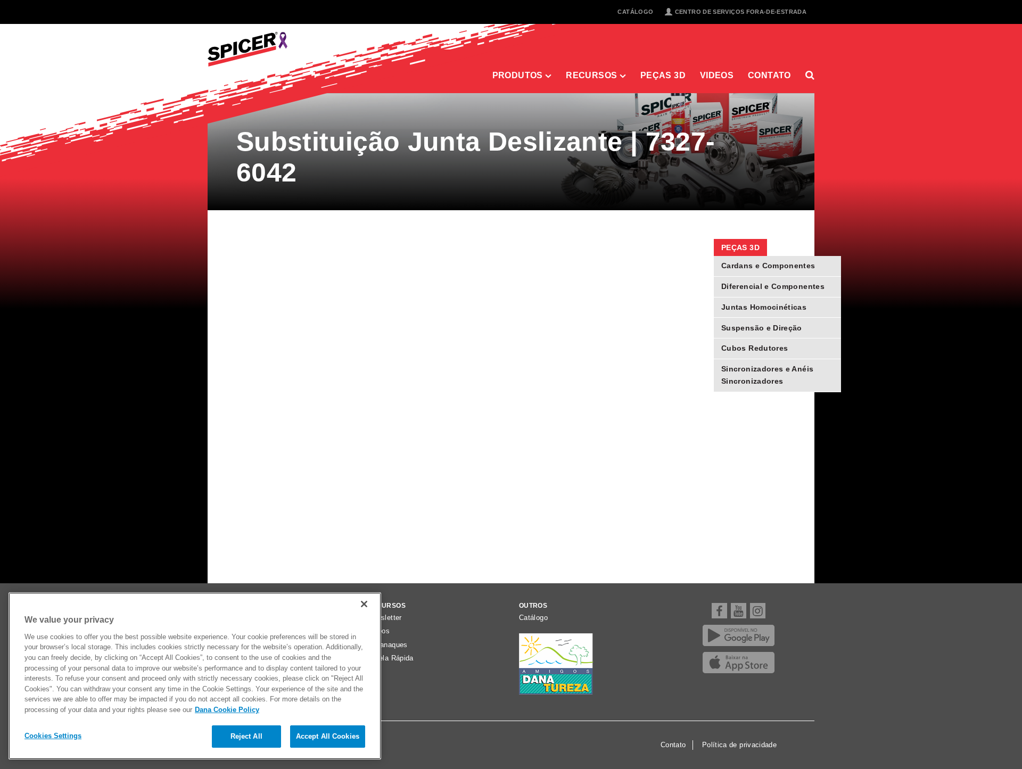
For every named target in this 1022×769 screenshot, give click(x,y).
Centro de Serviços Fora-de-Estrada (740, 12)
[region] (195, 675)
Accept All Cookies (327, 736)
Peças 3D (663, 75)
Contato (769, 75)
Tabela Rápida (390, 658)
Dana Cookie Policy (227, 710)
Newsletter (384, 618)
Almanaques (387, 645)
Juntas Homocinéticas (763, 307)
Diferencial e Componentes (773, 286)
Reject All (246, 736)
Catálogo (635, 12)
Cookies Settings (52, 736)
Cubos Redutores (754, 348)
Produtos (518, 75)
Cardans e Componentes (768, 265)
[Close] (364, 604)
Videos (716, 75)
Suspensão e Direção (761, 328)
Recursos (592, 75)
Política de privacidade (739, 745)
